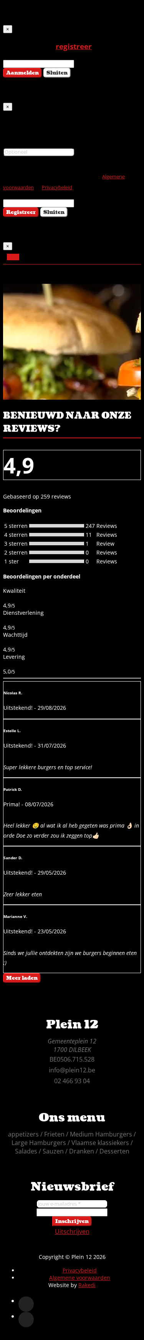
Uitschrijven (72, 1231)
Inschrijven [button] (72, 1221)
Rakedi (87, 1285)
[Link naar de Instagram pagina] (26, 1319)
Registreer (21, 212)
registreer (74, 46)
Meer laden (22, 978)
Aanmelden (22, 72)
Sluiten (57, 72)
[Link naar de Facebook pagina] (26, 1304)
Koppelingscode (26, 141)
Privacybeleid (57, 187)
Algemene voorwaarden (79, 1277)
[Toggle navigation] (13, 257)
